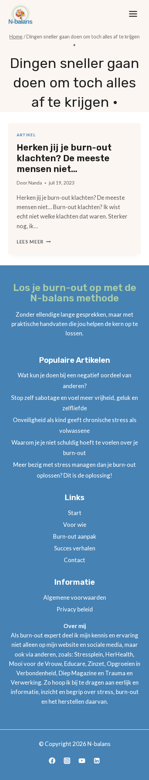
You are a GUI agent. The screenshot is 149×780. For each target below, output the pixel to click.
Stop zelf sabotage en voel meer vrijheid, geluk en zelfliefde (74, 403)
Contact (74, 560)
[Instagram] (67, 760)
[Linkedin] (96, 760)
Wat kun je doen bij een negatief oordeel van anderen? (74, 380)
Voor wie (74, 524)
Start (74, 512)
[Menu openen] (133, 13)
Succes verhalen (74, 548)
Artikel (26, 134)
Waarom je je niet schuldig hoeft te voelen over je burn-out (74, 448)
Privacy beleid (74, 609)
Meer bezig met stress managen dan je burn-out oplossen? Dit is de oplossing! (74, 470)
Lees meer (34, 242)
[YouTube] (82, 760)
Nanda (35, 183)
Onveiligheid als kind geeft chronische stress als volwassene (75, 425)
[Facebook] (52, 760)
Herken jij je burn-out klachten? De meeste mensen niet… (64, 158)
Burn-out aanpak (74, 536)
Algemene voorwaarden (74, 597)
